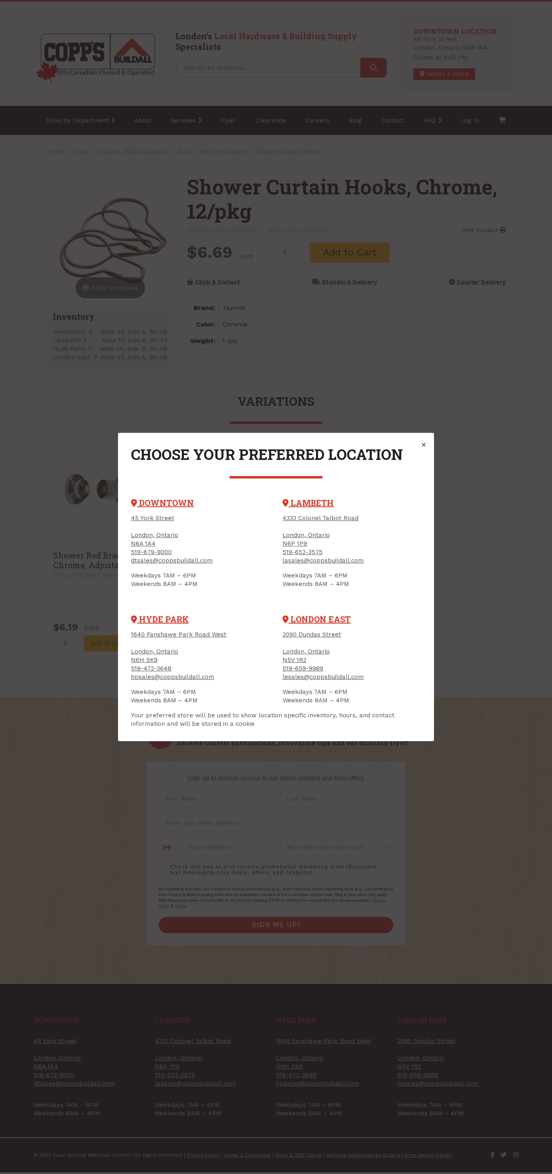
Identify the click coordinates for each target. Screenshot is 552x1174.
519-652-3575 (302, 552)
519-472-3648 (151, 668)
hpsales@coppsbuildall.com (172, 677)
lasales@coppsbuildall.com (323, 560)
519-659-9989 (302, 668)
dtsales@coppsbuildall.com (172, 560)
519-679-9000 (151, 552)
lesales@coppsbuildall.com (323, 677)
